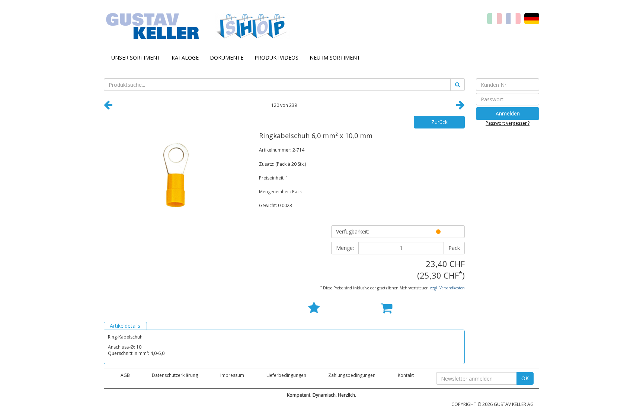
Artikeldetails (125, 325)
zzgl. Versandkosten (447, 287)
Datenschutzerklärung (175, 375)
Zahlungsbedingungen (351, 375)
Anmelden (508, 113)
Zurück (439, 122)
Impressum (232, 375)
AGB (125, 375)
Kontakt (406, 375)
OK (525, 378)
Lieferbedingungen (286, 375)
